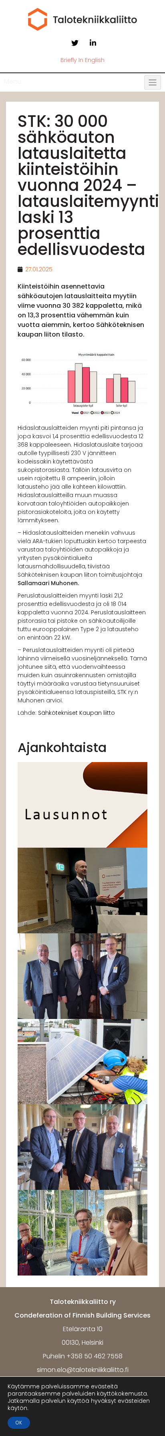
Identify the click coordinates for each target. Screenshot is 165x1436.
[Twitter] (75, 43)
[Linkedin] (93, 43)
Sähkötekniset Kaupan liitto (76, 713)
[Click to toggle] (152, 82)
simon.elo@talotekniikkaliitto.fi (83, 1369)
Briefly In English (82, 60)
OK (19, 1422)
